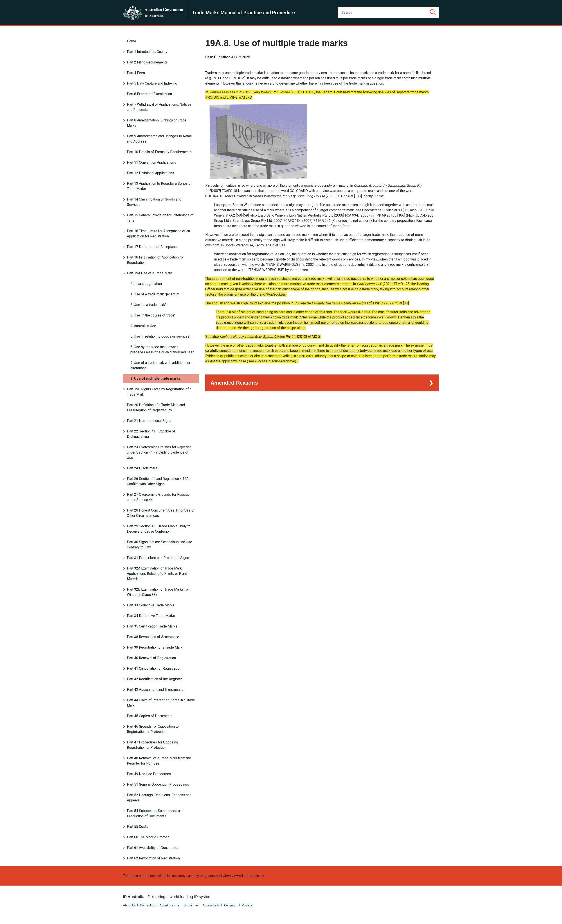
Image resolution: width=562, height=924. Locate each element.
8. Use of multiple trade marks (155, 378)
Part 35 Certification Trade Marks (152, 626)
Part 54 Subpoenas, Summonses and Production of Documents (155, 813)
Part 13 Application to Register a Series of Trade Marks (159, 186)
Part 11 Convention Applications (151, 162)
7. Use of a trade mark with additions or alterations (160, 365)
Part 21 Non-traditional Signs (149, 421)
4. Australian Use (143, 326)
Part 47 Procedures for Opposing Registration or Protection (152, 745)
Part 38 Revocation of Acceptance (153, 637)
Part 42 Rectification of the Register (154, 679)
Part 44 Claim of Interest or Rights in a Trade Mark (161, 702)
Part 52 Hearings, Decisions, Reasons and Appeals (159, 797)
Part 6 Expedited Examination (149, 94)
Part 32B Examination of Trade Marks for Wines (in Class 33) (158, 592)
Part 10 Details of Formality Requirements (159, 152)
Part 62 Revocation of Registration (153, 858)
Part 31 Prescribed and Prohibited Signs (158, 558)
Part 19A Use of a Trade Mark (149, 273)
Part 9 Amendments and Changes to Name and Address (159, 138)
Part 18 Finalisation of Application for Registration (155, 260)
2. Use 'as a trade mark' (148, 305)
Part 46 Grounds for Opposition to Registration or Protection (153, 729)
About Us (129, 905)
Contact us (147, 905)
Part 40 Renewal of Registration (151, 658)
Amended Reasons (234, 383)
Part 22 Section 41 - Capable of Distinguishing (151, 434)
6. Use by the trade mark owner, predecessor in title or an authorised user (162, 349)
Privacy (247, 905)
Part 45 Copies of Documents (150, 716)
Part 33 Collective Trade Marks (150, 605)
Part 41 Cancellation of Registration (154, 668)
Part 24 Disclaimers (142, 468)
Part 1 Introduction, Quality (147, 52)
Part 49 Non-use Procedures (149, 774)
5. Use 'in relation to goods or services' (160, 336)
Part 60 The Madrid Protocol (148, 837)
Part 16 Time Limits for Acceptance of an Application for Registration (158, 233)
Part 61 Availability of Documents (152, 848)
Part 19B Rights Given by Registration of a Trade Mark (159, 391)
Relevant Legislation (146, 284)
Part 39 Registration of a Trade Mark (154, 647)
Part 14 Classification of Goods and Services (154, 202)
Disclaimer (191, 905)
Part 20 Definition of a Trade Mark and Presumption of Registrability (156, 407)
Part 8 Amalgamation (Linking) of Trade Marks (156, 123)
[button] (432, 12)
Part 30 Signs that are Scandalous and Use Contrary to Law (159, 544)
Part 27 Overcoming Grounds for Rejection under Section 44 (159, 497)
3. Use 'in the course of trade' (152, 315)
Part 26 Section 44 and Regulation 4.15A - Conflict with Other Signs (159, 481)
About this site (169, 905)
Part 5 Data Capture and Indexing (152, 83)
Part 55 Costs (137, 827)
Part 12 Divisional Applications (150, 173)
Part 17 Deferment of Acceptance (152, 247)
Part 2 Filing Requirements (147, 62)
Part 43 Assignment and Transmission (156, 689)
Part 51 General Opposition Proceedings (158, 784)
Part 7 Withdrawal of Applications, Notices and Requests (159, 107)
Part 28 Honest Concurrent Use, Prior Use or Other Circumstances (161, 513)
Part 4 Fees (136, 73)
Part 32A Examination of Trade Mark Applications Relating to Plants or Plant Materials (157, 573)
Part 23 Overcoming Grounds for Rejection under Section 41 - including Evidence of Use (159, 452)
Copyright (231, 905)
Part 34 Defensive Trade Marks (151, 616)
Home (131, 41)
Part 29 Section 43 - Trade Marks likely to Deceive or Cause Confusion (159, 528)
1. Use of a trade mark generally (154, 294)
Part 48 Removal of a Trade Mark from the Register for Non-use (159, 760)
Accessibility (211, 905)
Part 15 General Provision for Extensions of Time (160, 217)
